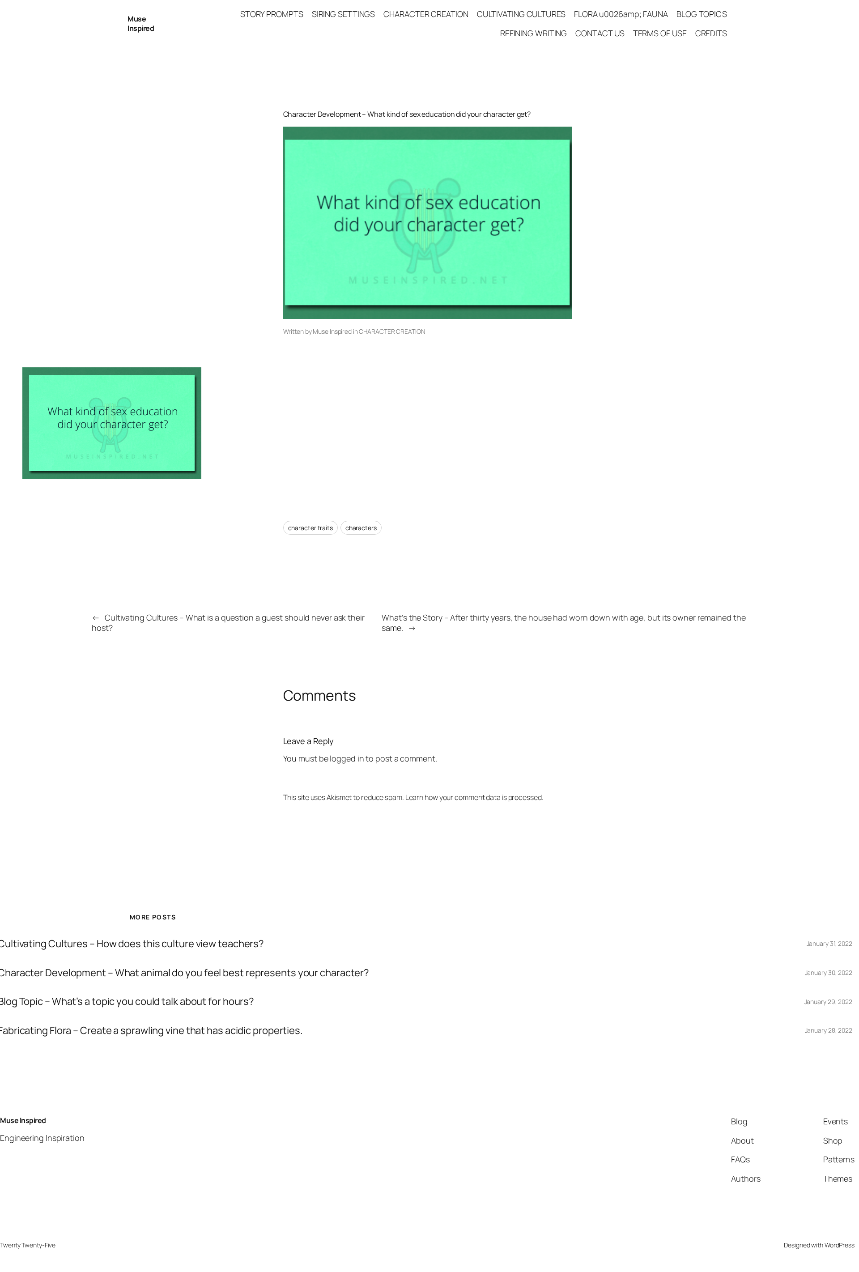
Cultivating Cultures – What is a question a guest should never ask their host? (228, 622)
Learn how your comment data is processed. (474, 797)
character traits (310, 527)
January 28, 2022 (828, 1030)
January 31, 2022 (829, 943)
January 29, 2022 (828, 1001)
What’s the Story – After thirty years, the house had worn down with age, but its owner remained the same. (563, 622)
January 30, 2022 (828, 972)
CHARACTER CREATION (392, 331)
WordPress (840, 1245)
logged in (347, 758)
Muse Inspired (141, 23)
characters (361, 527)
